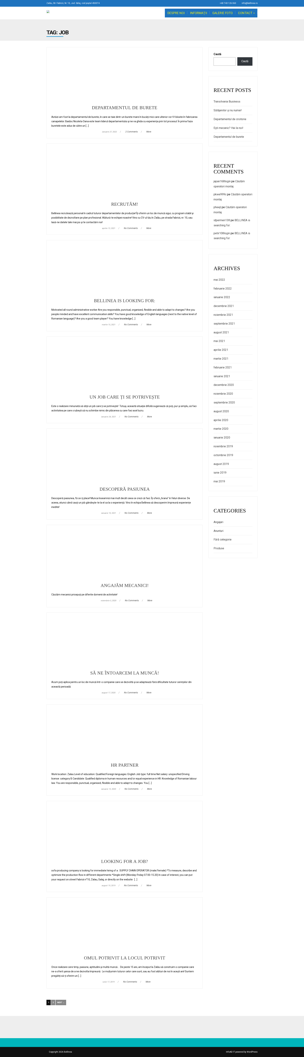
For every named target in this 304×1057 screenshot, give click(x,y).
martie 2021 (221, 358)
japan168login (222, 181)
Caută (217, 54)
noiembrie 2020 (223, 393)
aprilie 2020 (221, 420)
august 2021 (221, 332)
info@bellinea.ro (250, 3)
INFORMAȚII (198, 13)
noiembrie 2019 (223, 446)
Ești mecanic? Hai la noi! (228, 128)
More (148, 131)
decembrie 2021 (224, 306)
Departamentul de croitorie (230, 119)
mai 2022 (219, 279)
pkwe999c (220, 194)
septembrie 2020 (224, 402)
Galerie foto (222, 13)
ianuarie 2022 (222, 297)
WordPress (252, 1052)
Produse (219, 548)
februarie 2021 (223, 367)
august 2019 (221, 464)
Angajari (218, 522)
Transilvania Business (227, 101)
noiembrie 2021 (223, 314)
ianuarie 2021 (222, 376)
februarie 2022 (223, 288)
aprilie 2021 (221, 350)
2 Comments (131, 131)
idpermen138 (222, 220)
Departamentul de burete (229, 136)
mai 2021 (219, 341)
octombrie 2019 (223, 455)
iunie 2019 (220, 472)
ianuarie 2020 (222, 437)
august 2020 (221, 411)
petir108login (222, 233)
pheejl (217, 207)
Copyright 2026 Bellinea (60, 1052)
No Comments (131, 228)
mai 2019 (219, 481)
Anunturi (218, 531)
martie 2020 (221, 428)
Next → (61, 1002)
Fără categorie (223, 539)
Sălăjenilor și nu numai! (228, 110)
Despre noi (176, 13)
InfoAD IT (230, 1052)
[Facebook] (152, 1027)
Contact (245, 13)
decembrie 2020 (224, 385)
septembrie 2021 (224, 323)
